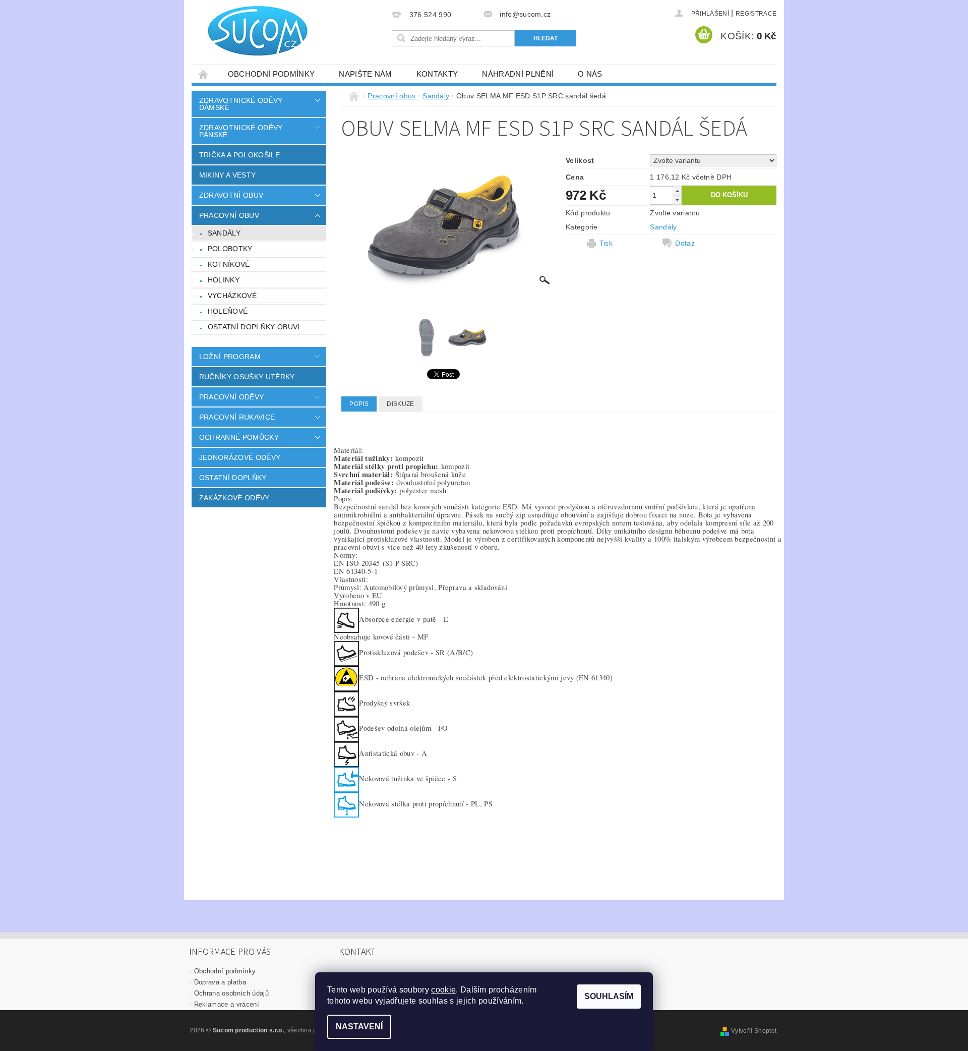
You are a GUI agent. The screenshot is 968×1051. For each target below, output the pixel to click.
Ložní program (230, 357)
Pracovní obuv (229, 215)
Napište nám (365, 74)
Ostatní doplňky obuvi (254, 327)
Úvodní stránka (204, 74)
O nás (590, 74)
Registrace (756, 13)
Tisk (606, 243)
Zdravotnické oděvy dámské (241, 103)
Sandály (224, 233)
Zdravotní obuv (231, 195)
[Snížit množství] (677, 200)
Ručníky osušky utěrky (247, 377)
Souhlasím (608, 996)
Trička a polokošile (239, 155)
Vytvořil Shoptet (753, 1030)
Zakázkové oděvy (234, 498)
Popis (359, 403)
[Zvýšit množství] (677, 191)
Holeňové (228, 311)
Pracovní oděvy (231, 397)
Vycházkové (232, 295)
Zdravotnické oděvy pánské (241, 131)
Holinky (223, 280)
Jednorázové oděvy (239, 457)
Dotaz (685, 243)
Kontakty (437, 74)
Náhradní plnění (518, 74)
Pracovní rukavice (237, 417)
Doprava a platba (220, 982)
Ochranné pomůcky (239, 437)
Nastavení (359, 1026)
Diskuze (400, 403)
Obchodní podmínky (271, 74)
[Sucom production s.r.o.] (252, 30)
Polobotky (230, 249)
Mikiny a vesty (227, 175)
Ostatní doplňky (233, 478)
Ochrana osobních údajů (231, 993)
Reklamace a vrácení (226, 1004)
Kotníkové (229, 264)
